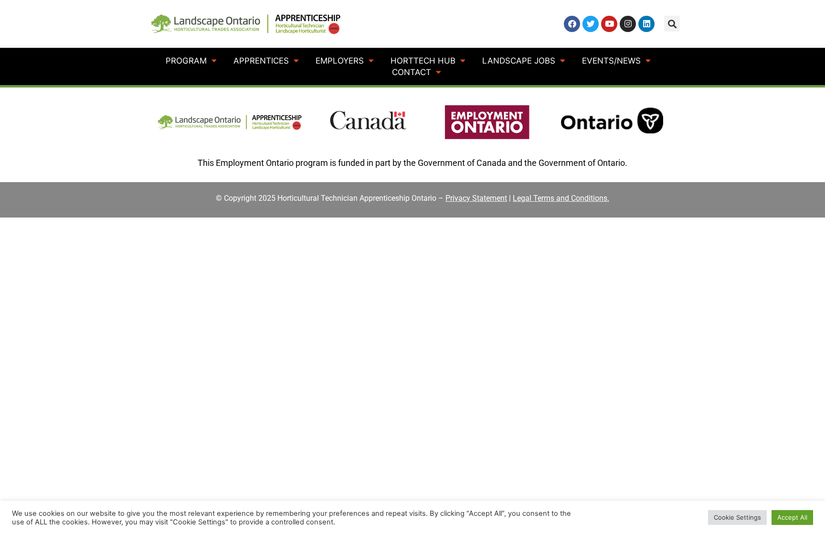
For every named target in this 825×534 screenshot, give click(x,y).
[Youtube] (609, 24)
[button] (672, 24)
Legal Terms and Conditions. (561, 198)
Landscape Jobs (518, 60)
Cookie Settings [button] (737, 517)
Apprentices (261, 60)
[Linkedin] (646, 24)
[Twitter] (590, 24)
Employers (340, 60)
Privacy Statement (476, 198)
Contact (411, 72)
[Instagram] (628, 24)
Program (186, 60)
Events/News (611, 60)
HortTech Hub (423, 60)
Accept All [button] (792, 517)
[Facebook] (572, 24)
